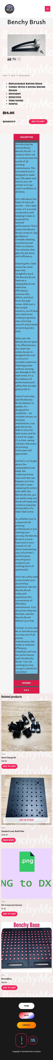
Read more (8, 840)
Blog (26, 1015)
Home (5, 76)
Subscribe (32, 1040)
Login (21, 1040)
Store (13, 76)
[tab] (26, 137)
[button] (42, 46)
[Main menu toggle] (47, 8)
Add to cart (38, 121)
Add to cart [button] (9, 766)
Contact (26, 1025)
